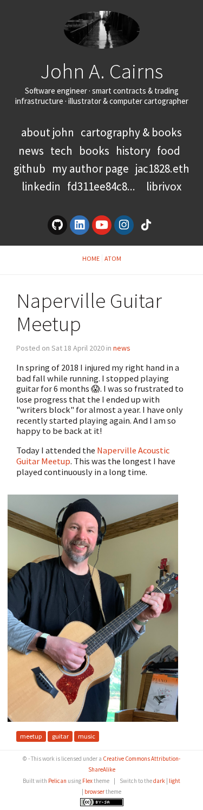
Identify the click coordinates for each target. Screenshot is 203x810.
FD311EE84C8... (101, 186)
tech (61, 150)
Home (91, 258)
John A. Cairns (101, 70)
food (168, 150)
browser (94, 791)
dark (159, 781)
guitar (60, 736)
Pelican (57, 781)
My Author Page (90, 168)
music (86, 736)
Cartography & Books (131, 132)
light (174, 781)
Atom (112, 258)
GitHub (29, 168)
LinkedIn (41, 186)
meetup (31, 736)
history (133, 150)
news (31, 150)
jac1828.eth (162, 168)
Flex (87, 781)
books (94, 150)
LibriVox (163, 186)
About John (48, 132)
